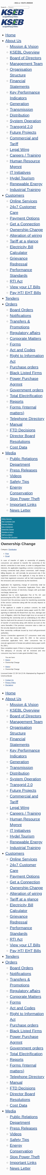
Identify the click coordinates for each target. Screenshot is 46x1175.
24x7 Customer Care (8, 521)
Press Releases (23, 470)
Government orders (26, 390)
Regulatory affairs (25, 333)
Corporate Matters (25, 338)
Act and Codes (22, 350)
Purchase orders (24, 367)
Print (7, 554)
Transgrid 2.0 (21, 126)
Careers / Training (25, 155)
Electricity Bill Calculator (9, 537)
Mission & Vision (24, 46)
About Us (13, 41)
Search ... (4, 7)
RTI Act (16, 281)
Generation (19, 104)
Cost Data (18, 447)
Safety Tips (19, 481)
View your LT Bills (25, 287)
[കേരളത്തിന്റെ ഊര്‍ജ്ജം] (12, 17)
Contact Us (9, 680)
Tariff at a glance (24, 241)
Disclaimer (9, 685)
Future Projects (23, 132)
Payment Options (25, 218)
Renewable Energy (26, 184)
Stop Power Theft (25, 499)
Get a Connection (25, 224)
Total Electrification (26, 396)
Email (7, 556)
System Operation (25, 121)
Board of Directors (25, 58)
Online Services (23, 201)
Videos (16, 476)
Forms (15, 344)
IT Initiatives (20, 172)
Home (10, 35)
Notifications (20, 315)
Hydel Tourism (22, 178)
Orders (11, 304)
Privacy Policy (10, 683)
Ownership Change (26, 229)
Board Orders (21, 310)
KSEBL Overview (25, 52)
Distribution (19, 115)
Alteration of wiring (26, 235)
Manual (16, 424)
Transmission (21, 109)
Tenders (12, 298)
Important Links (23, 504)
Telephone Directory (27, 418)
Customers (14, 195)
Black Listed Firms (26, 373)
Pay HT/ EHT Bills (25, 292)
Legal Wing (19, 149)
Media (10, 453)
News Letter (20, 510)
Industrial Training (25, 189)
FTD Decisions (22, 430)
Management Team (26, 63)
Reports (16, 401)
